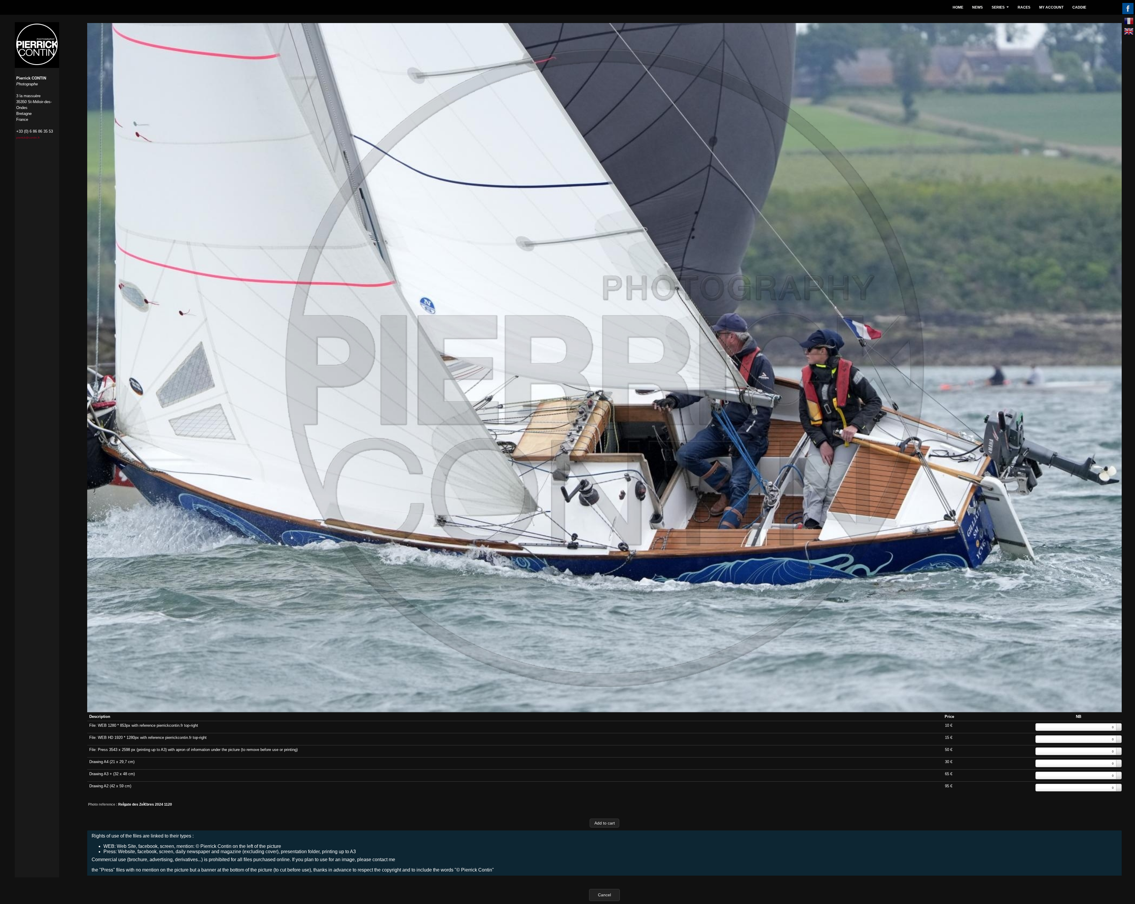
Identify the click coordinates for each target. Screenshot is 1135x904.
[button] (604, 823)
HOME (958, 7)
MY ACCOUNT (1051, 7)
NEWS (977, 7)
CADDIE (1079, 7)
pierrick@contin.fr (28, 137)
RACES (1024, 7)
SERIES (1001, 9)
